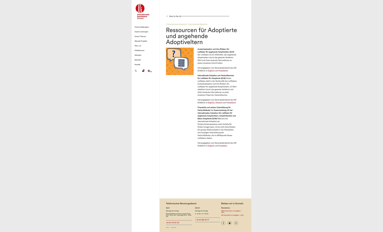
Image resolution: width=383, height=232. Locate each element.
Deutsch (219, 103)
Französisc (223, 146)
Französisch (223, 71)
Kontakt (137, 64)
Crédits (167, 227)
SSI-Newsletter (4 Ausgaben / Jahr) (232, 215)
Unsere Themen (140, 36)
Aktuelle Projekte (141, 41)
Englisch (211, 71)
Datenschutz (173, 227)
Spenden (138, 60)
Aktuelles (138, 55)
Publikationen (139, 50)
